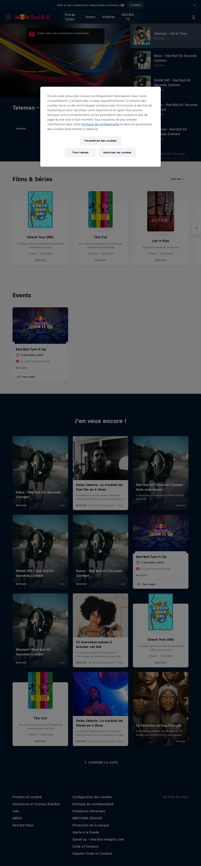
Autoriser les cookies (117, 152)
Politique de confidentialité (100, 124)
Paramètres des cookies (100, 140)
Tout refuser (80, 152)
